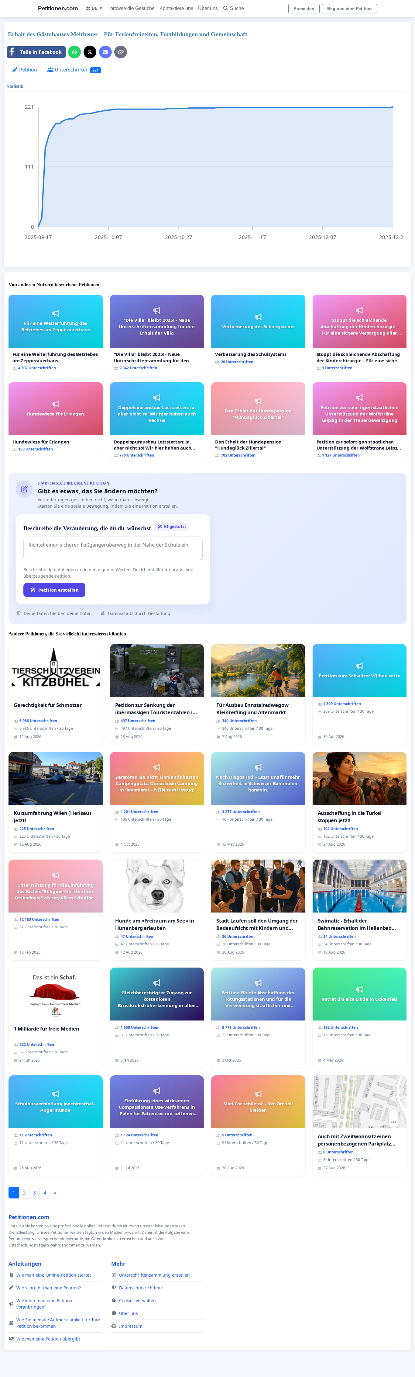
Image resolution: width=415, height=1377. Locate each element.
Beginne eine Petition (349, 8)
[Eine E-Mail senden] (105, 52)
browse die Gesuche (132, 8)
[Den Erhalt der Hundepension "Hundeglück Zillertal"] (258, 422)
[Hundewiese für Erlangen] (56, 419)
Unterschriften (76, 69)
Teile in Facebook (41, 52)
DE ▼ (97, 8)
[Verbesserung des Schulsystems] (258, 332)
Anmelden (303, 8)
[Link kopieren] (120, 52)
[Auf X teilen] (90, 52)
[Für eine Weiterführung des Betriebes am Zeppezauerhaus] (56, 335)
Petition (27, 69)
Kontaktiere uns (176, 8)
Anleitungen (25, 1263)
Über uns (208, 8)
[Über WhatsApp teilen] (74, 52)
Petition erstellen (58, 590)
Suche (237, 8)
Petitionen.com (58, 8)
